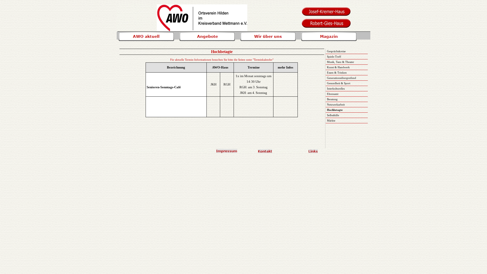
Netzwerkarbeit (336, 104)
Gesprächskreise (336, 51)
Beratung (332, 99)
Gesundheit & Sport (338, 83)
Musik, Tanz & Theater (340, 61)
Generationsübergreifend (341, 77)
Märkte (331, 120)
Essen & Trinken (337, 72)
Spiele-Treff (334, 56)
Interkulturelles (336, 88)
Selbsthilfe (333, 115)
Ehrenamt (332, 93)
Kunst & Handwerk (338, 67)
